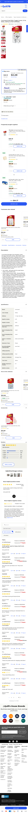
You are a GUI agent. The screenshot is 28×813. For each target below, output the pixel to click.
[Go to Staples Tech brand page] (11, 721)
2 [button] (11, 697)
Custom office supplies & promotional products (10, 768)
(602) (21, 450)
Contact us (3, 779)
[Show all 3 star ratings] (13, 454)
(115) (21, 452)
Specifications (11, 245)
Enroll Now (14, 77)
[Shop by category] (1, 6)
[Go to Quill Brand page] (5, 716)
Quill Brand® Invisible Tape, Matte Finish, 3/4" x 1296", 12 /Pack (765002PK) (16, 180)
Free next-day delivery (8, 111)
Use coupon (22, 731)
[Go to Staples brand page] (5, 721)
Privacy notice (13, 804)
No (18, 553)
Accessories (18, 245)
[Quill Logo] (6, 6)
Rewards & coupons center (17, 764)
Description (4, 245)
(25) (21, 456)
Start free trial (22, 88)
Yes (13, 553)
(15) (21, 454)
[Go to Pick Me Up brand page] (17, 716)
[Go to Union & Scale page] (17, 721)
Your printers (17, 757)
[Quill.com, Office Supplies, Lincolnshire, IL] (5, 796)
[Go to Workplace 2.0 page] (23, 721)
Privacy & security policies (3, 776)
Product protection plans (10, 785)
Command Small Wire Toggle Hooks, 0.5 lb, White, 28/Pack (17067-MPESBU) (17, 131)
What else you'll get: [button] (9, 105)
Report (24, 553)
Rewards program (9, 754)
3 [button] (13, 697)
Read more (10, 517)
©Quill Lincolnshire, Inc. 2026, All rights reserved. (10, 800)
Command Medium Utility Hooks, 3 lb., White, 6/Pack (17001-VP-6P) (10, 228)
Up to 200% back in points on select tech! (14, 1)
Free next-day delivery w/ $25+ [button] (8, 236)
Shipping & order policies (3, 767)
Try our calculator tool (18, 91)
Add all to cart (14, 204)
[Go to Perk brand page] (23, 716)
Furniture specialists (10, 781)
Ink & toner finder (17, 755)
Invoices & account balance (3, 760)
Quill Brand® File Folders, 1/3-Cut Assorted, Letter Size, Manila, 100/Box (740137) (17, 155)
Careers (23, 758)
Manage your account (3, 756)
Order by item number (17, 760)
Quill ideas (10, 788)
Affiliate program (9, 791)
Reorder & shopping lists (17, 751)
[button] (27, 1)
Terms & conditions (4, 804)
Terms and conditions (12, 735)
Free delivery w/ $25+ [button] (6, 435)
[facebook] (17, 741)
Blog (23, 752)
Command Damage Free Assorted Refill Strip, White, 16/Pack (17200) (10, 426)
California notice (21, 804)
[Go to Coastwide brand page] (11, 716)
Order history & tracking (3, 751)
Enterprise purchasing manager (10, 777)
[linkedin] (13, 741)
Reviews (24, 245)
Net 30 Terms (9, 764)
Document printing (10, 773)
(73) (21, 457)
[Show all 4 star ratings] (13, 452)
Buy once (6, 71)
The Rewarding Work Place (24, 755)
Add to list (5, 118)
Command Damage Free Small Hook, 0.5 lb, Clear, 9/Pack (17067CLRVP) (10, 391)
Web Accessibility (24, 761)
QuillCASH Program (10, 757)
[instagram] (10, 741)
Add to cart (16, 808)
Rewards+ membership (10, 751)
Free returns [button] (5, 115)
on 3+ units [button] (7, 398)
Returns (2, 753)
